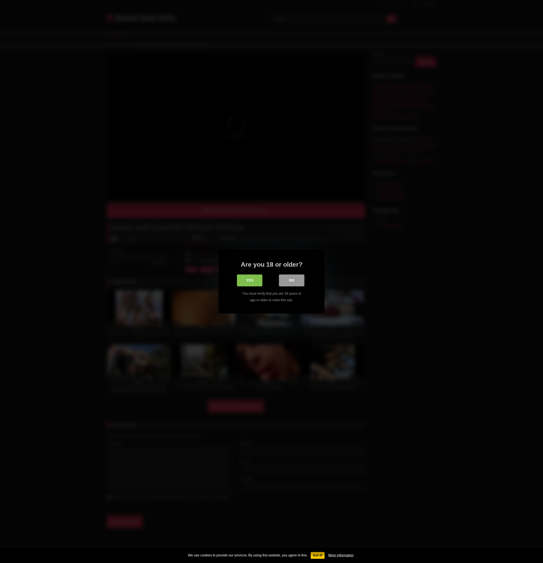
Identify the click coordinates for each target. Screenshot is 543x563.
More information (341, 555)
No (291, 280)
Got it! (317, 555)
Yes (249, 280)
